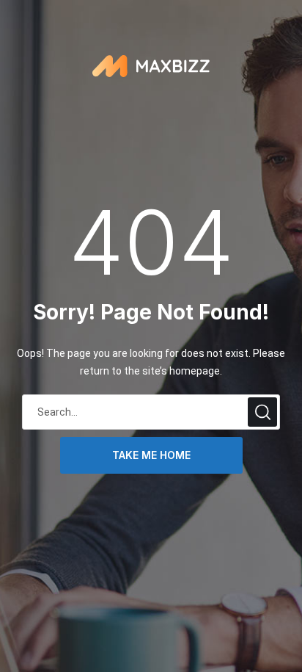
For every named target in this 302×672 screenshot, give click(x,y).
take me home (151, 455)
